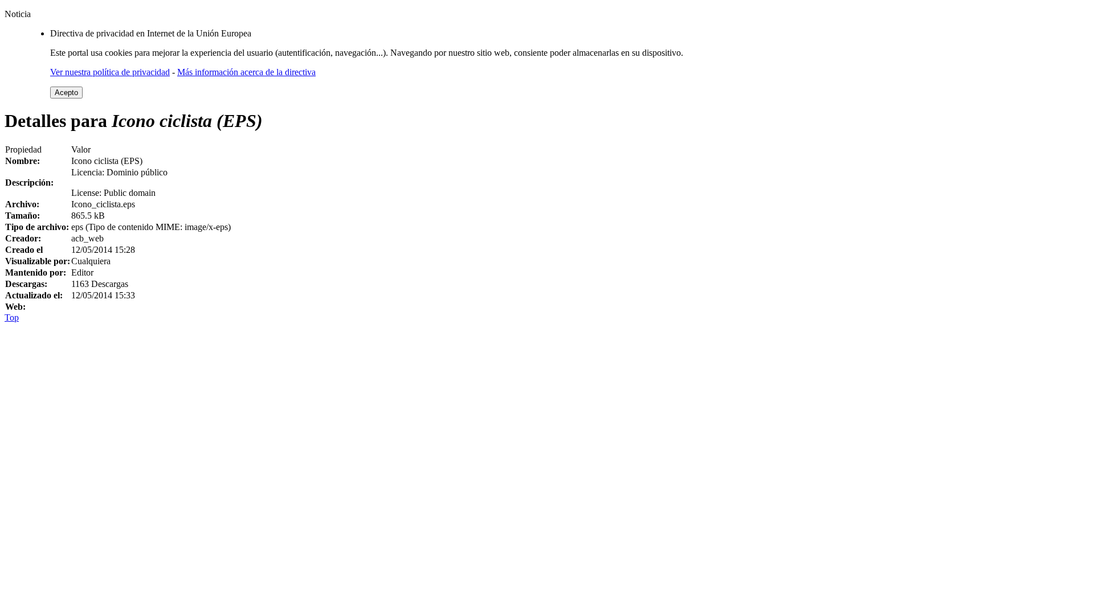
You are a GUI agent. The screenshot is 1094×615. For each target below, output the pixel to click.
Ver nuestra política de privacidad (110, 72)
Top (12, 317)
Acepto (66, 92)
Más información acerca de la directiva (246, 72)
